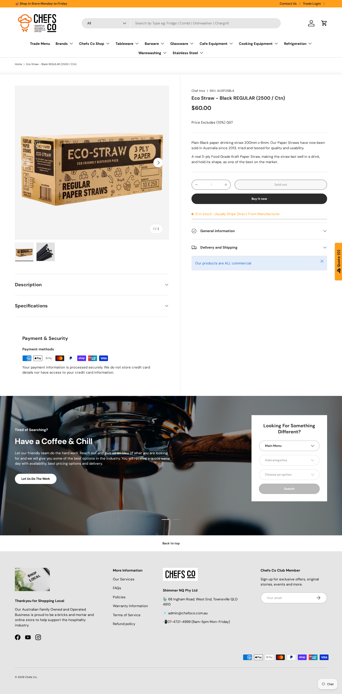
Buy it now (259, 199)
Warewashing (149, 53)
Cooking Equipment (256, 43)
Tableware (124, 43)
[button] (324, 23)
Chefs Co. (31, 677)
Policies (119, 597)
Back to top (171, 543)
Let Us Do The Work (35, 479)
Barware (152, 43)
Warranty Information (130, 606)
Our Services (123, 579)
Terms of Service (127, 615)
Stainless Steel (185, 53)
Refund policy (124, 624)
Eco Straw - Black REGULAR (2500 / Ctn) (51, 64)
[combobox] (181, 23)
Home (18, 64)
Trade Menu (40, 43)
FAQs (117, 588)
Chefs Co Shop (91, 43)
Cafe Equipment (214, 43)
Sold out (281, 185)
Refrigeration (295, 43)
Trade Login (312, 4)
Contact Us (288, 4)
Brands (62, 43)
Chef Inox (198, 91)
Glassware (179, 43)
